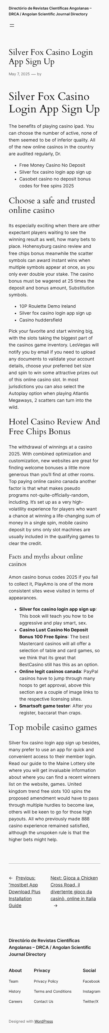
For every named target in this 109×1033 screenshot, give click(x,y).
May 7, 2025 (19, 74)
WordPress (43, 1021)
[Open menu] (12, 25)
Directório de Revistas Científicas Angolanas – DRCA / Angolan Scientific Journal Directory (50, 947)
